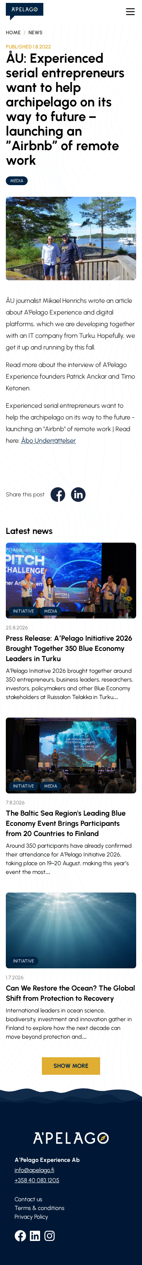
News (35, 33)
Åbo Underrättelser (48, 441)
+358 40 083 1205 (37, 1180)
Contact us (28, 1199)
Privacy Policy (31, 1216)
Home (13, 33)
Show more (71, 1065)
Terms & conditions (39, 1208)
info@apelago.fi (34, 1170)
